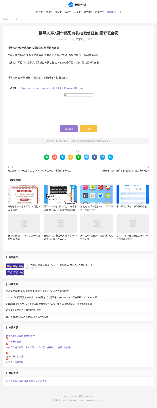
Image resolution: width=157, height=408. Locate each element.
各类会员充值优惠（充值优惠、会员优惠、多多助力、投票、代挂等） (39, 347)
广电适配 (42, 381)
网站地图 (89, 396)
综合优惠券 (29, 335)
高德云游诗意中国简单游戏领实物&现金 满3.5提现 (125, 170)
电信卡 (49, 11)
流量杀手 (19, 362)
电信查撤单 (11, 381)
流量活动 (88, 11)
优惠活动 (111, 11)
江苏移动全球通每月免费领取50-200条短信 (27, 316)
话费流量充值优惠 (14, 335)
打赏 (88, 128)
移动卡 (58, 11)
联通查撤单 (22, 381)
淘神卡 (39, 11)
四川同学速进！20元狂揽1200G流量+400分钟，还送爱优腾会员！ (38, 291)
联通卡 (68, 11)
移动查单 (33, 381)
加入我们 (21, 356)
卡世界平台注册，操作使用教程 (132, 206)
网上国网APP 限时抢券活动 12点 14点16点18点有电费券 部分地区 (39, 170)
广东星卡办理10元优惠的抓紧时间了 (23, 310)
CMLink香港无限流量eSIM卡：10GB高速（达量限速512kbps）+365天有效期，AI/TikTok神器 (51, 297)
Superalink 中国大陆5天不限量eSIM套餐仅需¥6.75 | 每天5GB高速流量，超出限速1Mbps (49, 303)
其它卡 (77, 11)
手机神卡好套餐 (13, 341)
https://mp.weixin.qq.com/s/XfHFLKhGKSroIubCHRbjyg (52, 88)
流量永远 (78, 4)
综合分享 (99, 11)
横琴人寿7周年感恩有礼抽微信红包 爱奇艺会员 (79, 33)
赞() (69, 128)
